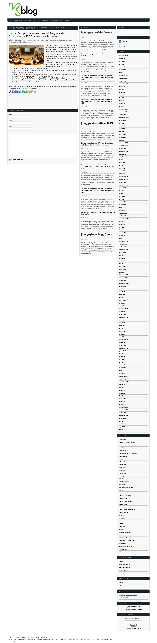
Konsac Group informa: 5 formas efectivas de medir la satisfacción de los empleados (97, 144)
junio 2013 (122, 356)
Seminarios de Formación (126, 540)
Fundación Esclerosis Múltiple (128, 595)
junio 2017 (122, 224)
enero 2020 (122, 140)
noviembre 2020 (123, 112)
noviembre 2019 (123, 145)
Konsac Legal (123, 504)
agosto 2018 (122, 187)
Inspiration (122, 492)
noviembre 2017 (123, 213)
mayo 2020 (122, 128)
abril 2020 (121, 131)
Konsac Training (123, 512)
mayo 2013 (122, 359)
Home (11, 27)
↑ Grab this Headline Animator (133, 609)
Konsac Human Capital (50, 27)
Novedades (62, 27)
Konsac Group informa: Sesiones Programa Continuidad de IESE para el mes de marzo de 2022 (97, 166)
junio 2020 (122, 126)
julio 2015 (121, 289)
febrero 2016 (122, 269)
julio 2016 (121, 255)
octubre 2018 (122, 182)
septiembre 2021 (123, 83)
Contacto (54, 20)
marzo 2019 (122, 168)
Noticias (121, 523)
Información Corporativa (126, 487)
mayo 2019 (122, 162)
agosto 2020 (122, 120)
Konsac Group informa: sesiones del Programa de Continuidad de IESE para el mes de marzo (36, 35)
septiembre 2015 (123, 283)
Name (10, 114)
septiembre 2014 (123, 317)
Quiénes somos (20, 20)
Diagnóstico (122, 467)
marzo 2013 (122, 365)
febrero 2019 (122, 171)
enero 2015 (122, 306)
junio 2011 (122, 424)
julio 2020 (121, 123)
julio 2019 (121, 157)
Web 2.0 (121, 552)
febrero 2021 (122, 103)
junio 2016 (122, 258)
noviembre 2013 (123, 342)
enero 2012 (122, 404)
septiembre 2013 (123, 348)
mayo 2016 (122, 261)
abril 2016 (121, 263)
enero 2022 (122, 72)
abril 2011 (121, 429)
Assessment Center (124, 445)
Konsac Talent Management (127, 509)
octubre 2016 (122, 247)
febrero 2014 (122, 334)
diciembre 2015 (123, 275)
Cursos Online (123, 456)
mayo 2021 (122, 95)
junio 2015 (122, 292)
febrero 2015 (122, 303)
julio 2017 (121, 221)
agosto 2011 (122, 418)
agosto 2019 (122, 154)
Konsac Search (123, 507)
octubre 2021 (122, 81)
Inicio (11, 20)
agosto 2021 (122, 86)
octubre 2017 (122, 216)
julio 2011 (121, 421)
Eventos (27, 27)
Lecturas (121, 515)
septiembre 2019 (123, 151)
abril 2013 (121, 362)
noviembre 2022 (123, 58)
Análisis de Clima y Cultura (127, 442)
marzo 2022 (122, 67)
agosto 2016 (122, 252)
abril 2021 (121, 98)
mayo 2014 (122, 325)
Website (11, 126)
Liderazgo (122, 518)
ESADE (121, 582)
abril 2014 (121, 328)
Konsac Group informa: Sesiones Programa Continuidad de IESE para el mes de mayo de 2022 (97, 77)
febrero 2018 (122, 204)
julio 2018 (121, 190)
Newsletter (122, 521)
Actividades (122, 439)
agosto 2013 (122, 351)
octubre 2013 (122, 345)
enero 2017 (122, 238)
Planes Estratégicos (125, 532)
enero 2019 (122, 173)
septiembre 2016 (123, 249)
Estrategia (122, 476)
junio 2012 (122, 390)
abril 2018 (121, 199)
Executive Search (124, 481)
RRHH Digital (123, 570)
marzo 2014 (122, 331)
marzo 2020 (122, 134)
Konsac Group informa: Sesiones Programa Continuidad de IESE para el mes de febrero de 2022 (97, 190)
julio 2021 (121, 89)
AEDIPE (121, 561)
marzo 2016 (122, 266)
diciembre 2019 (123, 143)
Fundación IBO (123, 598)
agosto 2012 (122, 384)
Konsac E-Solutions (125, 495)
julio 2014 (121, 320)
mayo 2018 (122, 196)
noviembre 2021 (123, 78)
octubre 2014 (122, 314)
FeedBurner (137, 628)
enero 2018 (122, 207)
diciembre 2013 (123, 339)
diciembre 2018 (123, 176)
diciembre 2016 (123, 241)
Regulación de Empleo (125, 537)
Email (10, 120)
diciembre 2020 (123, 109)
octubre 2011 (122, 412)
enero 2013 (122, 370)
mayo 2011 (122, 427)
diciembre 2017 (123, 210)
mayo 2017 (122, 227)
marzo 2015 (122, 300)
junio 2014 (122, 322)
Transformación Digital (125, 546)
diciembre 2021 (123, 75)
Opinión (121, 529)
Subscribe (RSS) (13, 641)
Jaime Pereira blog (124, 567)
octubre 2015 (122, 280)
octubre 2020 (122, 114)
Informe (121, 490)
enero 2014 (122, 337)
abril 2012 (121, 396)
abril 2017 (121, 230)
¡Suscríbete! (64, 20)
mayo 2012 (122, 393)
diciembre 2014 (123, 308)
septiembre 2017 (123, 218)
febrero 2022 (122, 69)
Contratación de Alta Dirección (128, 453)
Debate (121, 459)
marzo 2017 (122, 233)
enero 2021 (122, 106)
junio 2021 (122, 92)
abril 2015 (121, 297)
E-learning (122, 470)
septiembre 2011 (123, 415)
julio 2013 (121, 353)
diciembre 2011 (123, 407)
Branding (121, 448)
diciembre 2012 (123, 373)
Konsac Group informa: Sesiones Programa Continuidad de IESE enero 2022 (96, 235)
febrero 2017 (122, 235)
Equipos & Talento (124, 564)
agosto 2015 (122, 286)
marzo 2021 (122, 100)
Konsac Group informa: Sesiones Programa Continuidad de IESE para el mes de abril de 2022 (96, 101)
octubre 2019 (122, 148)
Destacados (18, 27)
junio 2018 (122, 193)
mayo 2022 (122, 61)
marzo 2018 (122, 202)
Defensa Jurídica (124, 462)
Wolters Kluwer (123, 572)
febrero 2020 (122, 137)
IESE (120, 585)
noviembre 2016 (123, 244)
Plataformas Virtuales (125, 535)
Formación (122, 484)
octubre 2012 (122, 379)
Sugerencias (122, 543)
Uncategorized (15, 29)
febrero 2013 (122, 367)
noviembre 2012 (123, 376)
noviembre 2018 (123, 179)
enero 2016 (122, 272)
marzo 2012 (122, 398)
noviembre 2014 (123, 311)
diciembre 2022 (123, 55)
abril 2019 (121, 165)
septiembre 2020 (123, 117)
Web (29, 20)
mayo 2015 (122, 294)
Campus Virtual (123, 450)
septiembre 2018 (123, 185)
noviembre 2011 (123, 410)
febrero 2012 (122, 401)
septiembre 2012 (123, 381)
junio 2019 (122, 159)
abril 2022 (121, 64)
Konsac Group (36, 27)
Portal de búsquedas (40, 20)
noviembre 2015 (123, 278)
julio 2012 (121, 387)
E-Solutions (122, 473)
